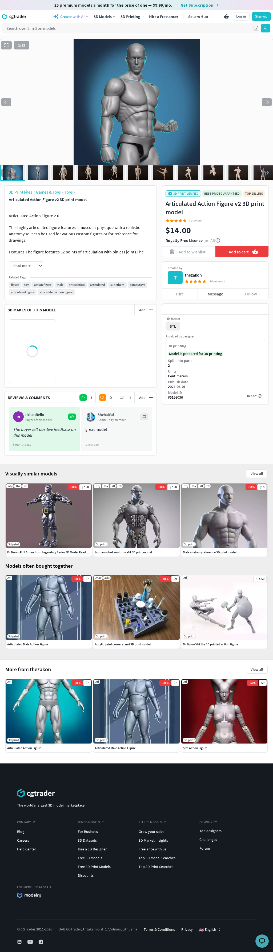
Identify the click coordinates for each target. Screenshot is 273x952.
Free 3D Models (90, 857)
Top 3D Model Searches (157, 857)
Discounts (86, 875)
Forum (204, 848)
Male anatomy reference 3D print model (209, 552)
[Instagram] (41, 942)
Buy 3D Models (89, 822)
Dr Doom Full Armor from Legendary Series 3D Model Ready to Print (52, 552)
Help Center (26, 849)
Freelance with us (152, 849)
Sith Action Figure (195, 748)
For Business (88, 831)
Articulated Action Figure (24, 748)
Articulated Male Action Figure (115, 748)
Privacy (187, 929)
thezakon (193, 275)
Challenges (208, 839)
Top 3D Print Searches (156, 866)
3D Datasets (87, 840)
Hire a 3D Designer (92, 849)
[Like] (180, 309)
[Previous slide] (6, 102)
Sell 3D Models (150, 822)
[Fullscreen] (6, 45)
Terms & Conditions (159, 929)
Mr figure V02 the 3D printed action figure (210, 644)
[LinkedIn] (20, 942)
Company (24, 822)
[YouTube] (31, 942)
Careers (23, 840)
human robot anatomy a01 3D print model (123, 552)
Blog (20, 831)
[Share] (250, 309)
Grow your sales (151, 831)
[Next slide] (267, 102)
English (207, 929)
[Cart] (226, 16)
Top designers (210, 830)
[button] (256, 28)
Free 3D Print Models (94, 866)
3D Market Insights (153, 840)
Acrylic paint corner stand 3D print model (123, 644)
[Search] (265, 28)
